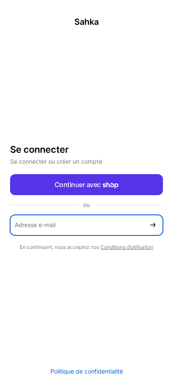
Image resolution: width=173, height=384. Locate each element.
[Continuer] (153, 225)
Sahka (86, 22)
